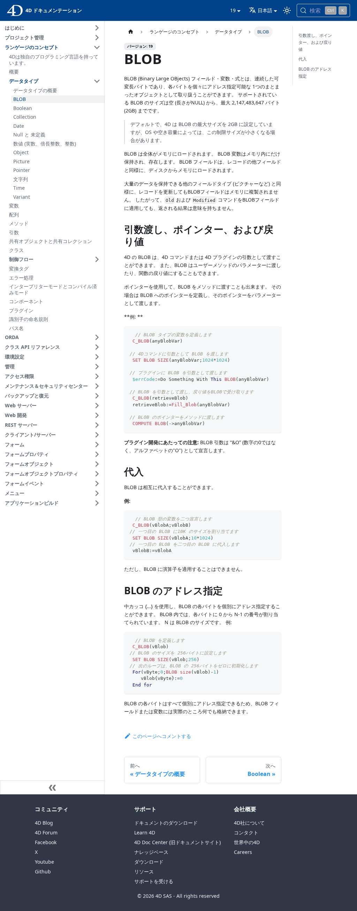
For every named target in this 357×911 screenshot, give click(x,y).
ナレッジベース (151, 852)
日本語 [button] (265, 10)
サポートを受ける (153, 881)
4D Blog (44, 822)
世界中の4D (247, 842)
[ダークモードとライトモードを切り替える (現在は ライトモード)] (287, 10)
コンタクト (246, 832)
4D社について (249, 822)
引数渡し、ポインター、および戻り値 (315, 42)
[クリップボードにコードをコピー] (273, 334)
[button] (54, 28)
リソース (144, 871)
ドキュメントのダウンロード (166, 822)
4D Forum (46, 832)
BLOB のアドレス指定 (315, 72)
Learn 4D (144, 832)
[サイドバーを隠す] (52, 787)
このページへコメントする (161, 736)
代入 (302, 59)
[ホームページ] (130, 31)
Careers (243, 852)
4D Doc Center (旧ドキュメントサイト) (177, 842)
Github (43, 871)
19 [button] (233, 10)
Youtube (44, 861)
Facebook (45, 842)
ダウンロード (149, 861)
